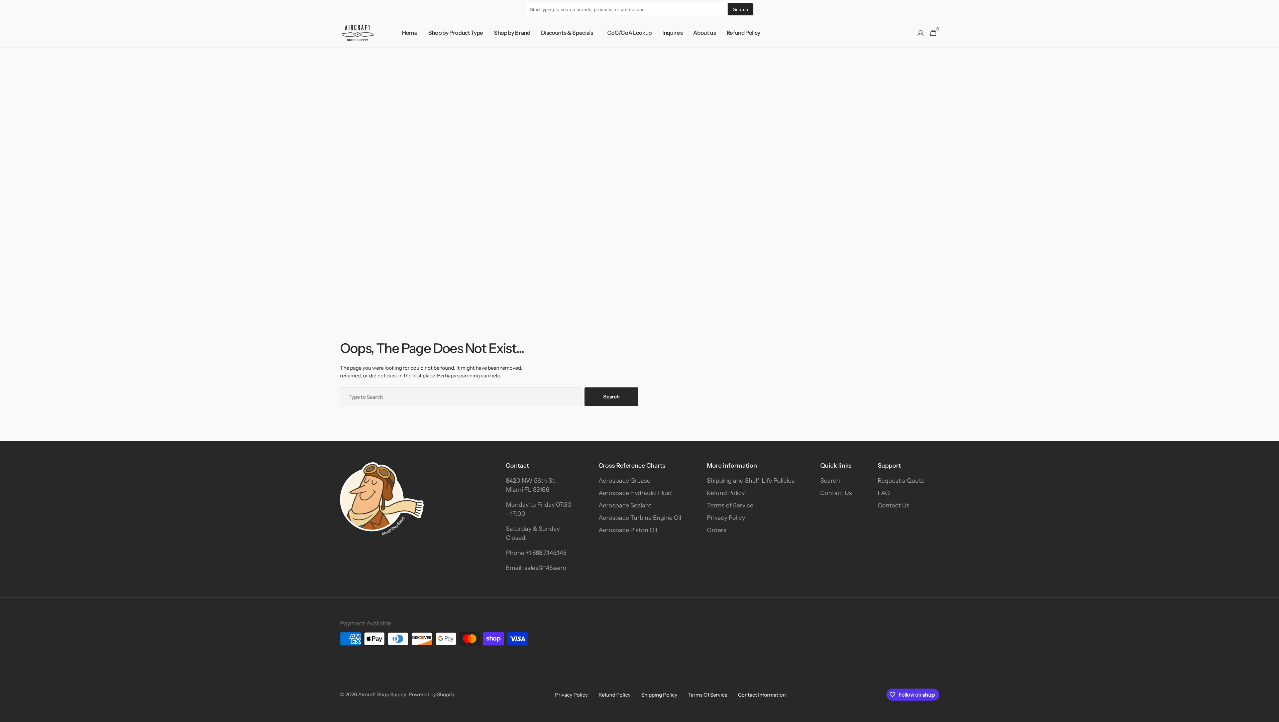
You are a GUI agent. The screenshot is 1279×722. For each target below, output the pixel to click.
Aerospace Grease (624, 480)
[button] (920, 33)
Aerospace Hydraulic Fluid (635, 493)
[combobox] (461, 396)
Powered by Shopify (432, 694)
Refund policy (615, 695)
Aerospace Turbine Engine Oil (640, 517)
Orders (716, 530)
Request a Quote (901, 480)
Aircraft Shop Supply (382, 694)
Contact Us (836, 493)
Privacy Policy (726, 517)
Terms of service (707, 695)
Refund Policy (726, 493)
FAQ (884, 493)
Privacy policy (571, 695)
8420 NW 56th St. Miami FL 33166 (531, 485)
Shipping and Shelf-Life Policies (750, 480)
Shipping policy (659, 695)
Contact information (762, 695)
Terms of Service (730, 505)
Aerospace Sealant (625, 505)
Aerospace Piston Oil (628, 530)
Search (740, 9)
